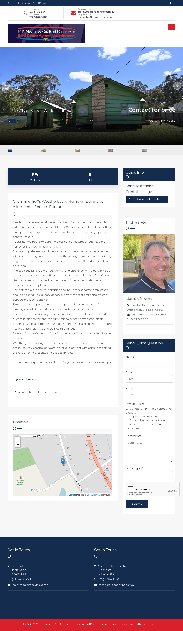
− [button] (18, 444)
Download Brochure (150, 199)
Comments (133, 436)
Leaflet (72, 494)
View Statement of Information (38, 392)
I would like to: (135, 403)
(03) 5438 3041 (37, 11)
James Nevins (139, 298)
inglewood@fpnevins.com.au (96, 11)
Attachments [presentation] (28, 379)
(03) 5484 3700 (38, 17)
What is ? (135, 468)
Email (129, 372)
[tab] (26, 380)
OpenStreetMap (94, 494)
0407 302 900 (139, 319)
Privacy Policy (119, 624)
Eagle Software (151, 624)
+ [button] (18, 439)
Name (130, 356)
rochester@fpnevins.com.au (95, 17)
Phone (130, 388)
